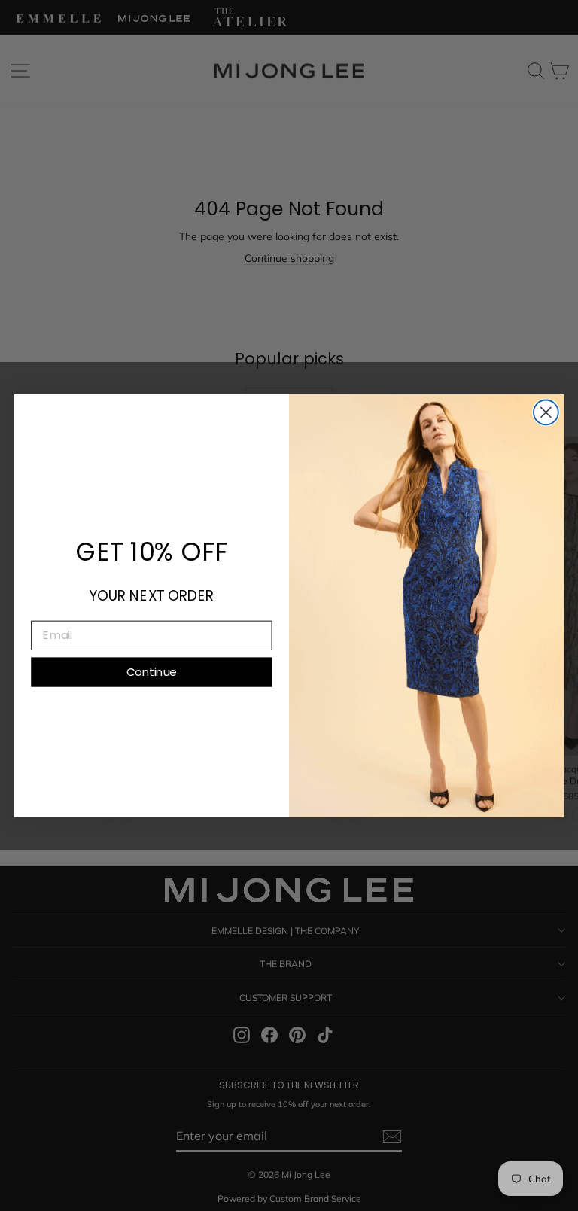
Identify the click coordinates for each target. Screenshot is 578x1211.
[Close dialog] (546, 412)
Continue (151, 671)
